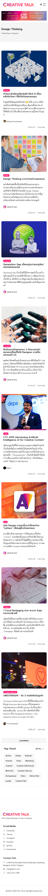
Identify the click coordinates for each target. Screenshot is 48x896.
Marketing (30, 761)
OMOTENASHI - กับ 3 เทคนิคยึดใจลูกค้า (23, 695)
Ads (5, 522)
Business (28, 756)
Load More (24, 740)
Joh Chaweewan (12, 724)
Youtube (9, 841)
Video (23, 776)
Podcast (9, 761)
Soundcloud (11, 849)
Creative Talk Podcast (25, 766)
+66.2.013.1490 (13, 872)
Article (6, 90)
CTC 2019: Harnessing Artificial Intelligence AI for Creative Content (23, 439)
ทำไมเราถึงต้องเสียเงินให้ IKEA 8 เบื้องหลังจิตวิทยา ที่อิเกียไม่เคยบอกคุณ (22, 95)
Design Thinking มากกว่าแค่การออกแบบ (24, 179)
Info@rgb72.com (13, 869)
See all (39, 749)
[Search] (44, 4)
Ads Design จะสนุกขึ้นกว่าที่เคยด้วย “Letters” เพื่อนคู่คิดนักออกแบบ (21, 527)
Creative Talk (21, 781)
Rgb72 (9, 468)
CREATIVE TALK (12, 207)
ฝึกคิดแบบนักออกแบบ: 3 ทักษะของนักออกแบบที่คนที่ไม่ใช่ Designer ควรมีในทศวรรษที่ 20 (21, 352)
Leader (8, 781)
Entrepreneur (11, 776)
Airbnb (6, 175)
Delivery (7, 607)
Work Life (9, 771)
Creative (7, 346)
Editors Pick (34, 776)
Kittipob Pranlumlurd (14, 121)
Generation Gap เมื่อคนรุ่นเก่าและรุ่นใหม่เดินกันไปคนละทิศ (23, 266)
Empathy (7, 261)
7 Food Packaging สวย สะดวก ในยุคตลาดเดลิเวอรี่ (22, 612)
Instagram (10, 838)
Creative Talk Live (10, 692)
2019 (5, 434)
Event (19, 761)
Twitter (9, 834)
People (18, 756)
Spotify (9, 845)
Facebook (10, 830)
